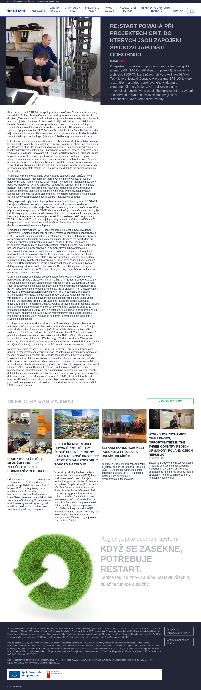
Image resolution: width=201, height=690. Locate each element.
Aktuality (38, 11)
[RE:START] (16, 11)
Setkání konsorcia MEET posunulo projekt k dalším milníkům (123, 452)
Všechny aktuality (170, 401)
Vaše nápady (109, 9)
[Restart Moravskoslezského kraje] (187, 14)
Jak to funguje (54, 9)
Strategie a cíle (73, 9)
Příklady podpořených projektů (156, 9)
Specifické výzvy (92, 9)
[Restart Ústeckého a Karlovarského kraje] (187, 9)
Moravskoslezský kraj (49, 1)
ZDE (57, 663)
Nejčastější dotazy (128, 9)
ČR (123, 61)
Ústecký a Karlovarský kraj (21, 1)
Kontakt (179, 11)
